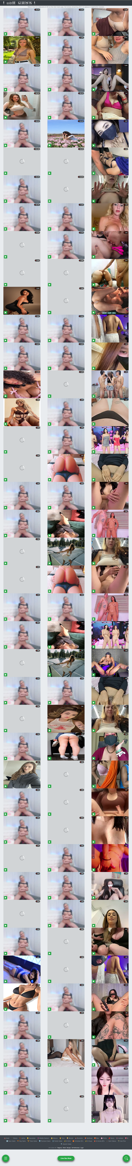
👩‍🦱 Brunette (79, 1138)
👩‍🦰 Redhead (88, 1138)
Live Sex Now (66, 1158)
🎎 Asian (6, 1138)
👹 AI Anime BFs (99, 1141)
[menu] (5, 1158)
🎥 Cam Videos (111, 1141)
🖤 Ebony (14, 1138)
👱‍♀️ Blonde (70, 1138)
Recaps (69, 1147)
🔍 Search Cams (66, 1144)
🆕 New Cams (10, 1141)
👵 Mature (54, 1138)
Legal (82, 1147)
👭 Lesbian (119, 1138)
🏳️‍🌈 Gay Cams (21, 1141)
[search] (126, 1158)
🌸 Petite (104, 1138)
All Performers (76, 1147)
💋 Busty (111, 1138)
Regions (60, 1147)
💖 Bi (126, 1138)
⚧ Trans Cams (32, 1141)
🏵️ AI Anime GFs (77, 1141)
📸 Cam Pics (122, 1141)
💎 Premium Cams (44, 1141)
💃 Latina (22, 1138)
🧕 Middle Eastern (43, 1138)
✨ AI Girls (67, 1141)
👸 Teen (62, 1138)
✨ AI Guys (88, 1141)
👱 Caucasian (31, 1138)
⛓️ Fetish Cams (57, 1141)
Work (64, 1147)
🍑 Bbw (96, 1138)
